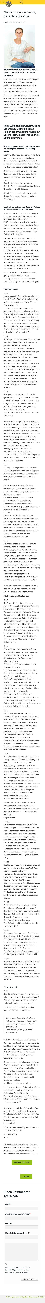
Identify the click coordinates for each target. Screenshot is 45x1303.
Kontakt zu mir (21, 1162)
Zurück (26, 1176)
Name (7, 1204)
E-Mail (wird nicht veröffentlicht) (18, 1214)
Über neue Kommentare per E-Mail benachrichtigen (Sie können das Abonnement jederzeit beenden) (18, 1270)
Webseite (8, 1223)
